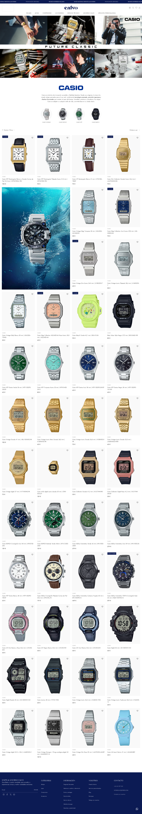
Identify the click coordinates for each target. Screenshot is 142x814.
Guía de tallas (67, 796)
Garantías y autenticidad (69, 808)
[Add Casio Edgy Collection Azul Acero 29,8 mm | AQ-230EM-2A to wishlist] (137, 190)
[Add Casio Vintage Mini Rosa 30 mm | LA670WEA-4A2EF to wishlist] (102, 710)
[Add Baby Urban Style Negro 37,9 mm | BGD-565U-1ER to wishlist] (137, 294)
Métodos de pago (68, 804)
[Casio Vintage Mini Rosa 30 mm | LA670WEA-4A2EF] (88, 728)
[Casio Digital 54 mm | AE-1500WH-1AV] (123, 624)
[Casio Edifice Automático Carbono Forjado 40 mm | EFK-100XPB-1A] (88, 572)
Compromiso (44, 792)
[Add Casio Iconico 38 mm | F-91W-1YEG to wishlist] (67, 658)
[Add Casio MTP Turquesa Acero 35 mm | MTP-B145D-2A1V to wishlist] (67, 346)
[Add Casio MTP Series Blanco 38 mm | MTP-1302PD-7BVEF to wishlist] (32, 554)
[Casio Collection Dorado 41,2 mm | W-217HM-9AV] (88, 467)
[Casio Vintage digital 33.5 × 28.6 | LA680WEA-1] (18, 728)
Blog (90, 792)
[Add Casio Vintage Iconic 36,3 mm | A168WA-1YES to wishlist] (102, 658)
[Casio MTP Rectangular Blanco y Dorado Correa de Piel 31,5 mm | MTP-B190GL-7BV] (18, 155)
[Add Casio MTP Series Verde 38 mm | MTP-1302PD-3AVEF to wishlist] (32, 346)
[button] (28, 12)
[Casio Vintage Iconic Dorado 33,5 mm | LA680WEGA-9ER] (123, 415)
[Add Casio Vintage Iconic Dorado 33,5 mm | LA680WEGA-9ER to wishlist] (137, 398)
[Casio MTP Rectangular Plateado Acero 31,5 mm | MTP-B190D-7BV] (53, 155)
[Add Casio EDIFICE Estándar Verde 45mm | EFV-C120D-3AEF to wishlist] (67, 502)
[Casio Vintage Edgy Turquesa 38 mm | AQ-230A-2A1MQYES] (88, 207)
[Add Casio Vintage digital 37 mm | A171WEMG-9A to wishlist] (32, 450)
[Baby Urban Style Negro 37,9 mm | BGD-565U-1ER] (123, 311)
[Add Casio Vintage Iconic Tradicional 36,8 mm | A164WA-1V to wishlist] (137, 658)
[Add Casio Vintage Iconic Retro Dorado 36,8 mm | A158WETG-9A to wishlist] (67, 398)
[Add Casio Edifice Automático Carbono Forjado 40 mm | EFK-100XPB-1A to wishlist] (102, 554)
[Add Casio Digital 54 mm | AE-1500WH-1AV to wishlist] (137, 606)
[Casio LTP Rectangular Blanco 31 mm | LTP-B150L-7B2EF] (88, 155)
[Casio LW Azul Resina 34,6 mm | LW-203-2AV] (88, 624)
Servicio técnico (67, 800)
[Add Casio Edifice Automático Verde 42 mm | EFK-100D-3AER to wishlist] (102, 502)
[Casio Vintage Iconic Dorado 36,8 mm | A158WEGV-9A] (88, 415)
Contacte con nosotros (119, 794)
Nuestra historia (93, 784)
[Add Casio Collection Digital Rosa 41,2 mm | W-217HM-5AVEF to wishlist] (137, 450)
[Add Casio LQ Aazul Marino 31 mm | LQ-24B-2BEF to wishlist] (137, 710)
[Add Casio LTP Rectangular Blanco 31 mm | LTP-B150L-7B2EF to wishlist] (102, 137)
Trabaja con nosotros (94, 800)
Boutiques (91, 796)
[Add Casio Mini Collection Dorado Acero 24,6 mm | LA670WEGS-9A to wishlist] (137, 137)
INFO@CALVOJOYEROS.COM (121, 790)
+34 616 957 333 (118, 786)
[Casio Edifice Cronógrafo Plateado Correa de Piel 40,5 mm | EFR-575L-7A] (53, 572)
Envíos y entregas (68, 792)
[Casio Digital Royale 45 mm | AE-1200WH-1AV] (18, 676)
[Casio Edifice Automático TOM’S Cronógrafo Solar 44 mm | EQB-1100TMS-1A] (123, 572)
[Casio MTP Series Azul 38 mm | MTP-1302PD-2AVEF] (88, 363)
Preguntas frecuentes (69, 784)
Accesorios (44, 796)
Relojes (43, 784)
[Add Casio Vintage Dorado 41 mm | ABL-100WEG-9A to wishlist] (32, 398)
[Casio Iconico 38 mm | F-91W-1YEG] (53, 676)
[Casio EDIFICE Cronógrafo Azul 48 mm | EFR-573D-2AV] (18, 520)
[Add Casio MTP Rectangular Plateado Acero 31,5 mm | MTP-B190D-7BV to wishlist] (67, 137)
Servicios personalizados (95, 788)
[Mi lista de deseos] (136, 8)
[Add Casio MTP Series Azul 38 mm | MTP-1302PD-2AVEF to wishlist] (102, 346)
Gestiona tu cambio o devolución (72, 788)
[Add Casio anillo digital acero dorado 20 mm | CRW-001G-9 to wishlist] (67, 450)
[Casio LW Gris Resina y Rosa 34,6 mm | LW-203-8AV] (18, 624)
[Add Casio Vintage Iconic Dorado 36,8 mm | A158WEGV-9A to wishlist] (102, 398)
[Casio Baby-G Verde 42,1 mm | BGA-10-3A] (88, 311)
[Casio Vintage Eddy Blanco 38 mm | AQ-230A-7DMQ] (18, 311)
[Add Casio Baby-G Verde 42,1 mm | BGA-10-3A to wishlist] (102, 294)
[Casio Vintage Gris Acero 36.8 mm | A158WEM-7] (88, 259)
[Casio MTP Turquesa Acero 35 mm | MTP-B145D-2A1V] (53, 363)
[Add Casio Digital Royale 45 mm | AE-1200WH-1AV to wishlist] (32, 658)
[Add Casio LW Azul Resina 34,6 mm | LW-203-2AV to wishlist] (102, 606)
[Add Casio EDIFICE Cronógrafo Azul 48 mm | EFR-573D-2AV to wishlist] (32, 502)
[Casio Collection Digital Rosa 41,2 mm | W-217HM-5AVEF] (123, 467)
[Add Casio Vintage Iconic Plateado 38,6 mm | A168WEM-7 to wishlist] (137, 242)
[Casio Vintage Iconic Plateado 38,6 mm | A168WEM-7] (123, 259)
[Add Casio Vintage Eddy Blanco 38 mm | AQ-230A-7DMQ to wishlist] (32, 294)
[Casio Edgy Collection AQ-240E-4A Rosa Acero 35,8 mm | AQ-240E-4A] (53, 311)
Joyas (42, 788)
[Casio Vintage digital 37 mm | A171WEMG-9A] (18, 467)
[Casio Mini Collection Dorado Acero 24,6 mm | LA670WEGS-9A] (123, 155)
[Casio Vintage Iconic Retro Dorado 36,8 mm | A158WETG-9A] (53, 415)
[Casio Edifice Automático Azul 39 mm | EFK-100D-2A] (123, 520)
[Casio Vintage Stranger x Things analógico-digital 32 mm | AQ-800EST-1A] (53, 728)
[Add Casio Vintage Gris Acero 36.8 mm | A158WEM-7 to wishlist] (102, 242)
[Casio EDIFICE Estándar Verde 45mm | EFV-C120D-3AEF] (53, 520)
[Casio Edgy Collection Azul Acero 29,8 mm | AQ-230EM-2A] (123, 207)
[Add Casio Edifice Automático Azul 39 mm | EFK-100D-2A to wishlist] (137, 502)
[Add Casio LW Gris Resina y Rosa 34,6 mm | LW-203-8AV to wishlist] (32, 606)
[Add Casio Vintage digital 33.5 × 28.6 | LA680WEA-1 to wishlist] (32, 710)
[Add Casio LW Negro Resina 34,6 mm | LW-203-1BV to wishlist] (67, 606)
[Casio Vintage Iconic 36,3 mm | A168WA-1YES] (88, 676)
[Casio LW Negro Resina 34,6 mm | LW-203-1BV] (53, 624)
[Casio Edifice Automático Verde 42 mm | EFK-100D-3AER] (88, 520)
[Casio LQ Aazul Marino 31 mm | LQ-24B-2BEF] (123, 728)
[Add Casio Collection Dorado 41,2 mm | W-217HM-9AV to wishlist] (102, 450)
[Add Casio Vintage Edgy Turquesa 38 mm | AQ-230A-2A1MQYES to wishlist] (102, 190)
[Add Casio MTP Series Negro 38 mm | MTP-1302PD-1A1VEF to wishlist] (137, 346)
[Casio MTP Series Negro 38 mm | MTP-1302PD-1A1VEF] (123, 363)
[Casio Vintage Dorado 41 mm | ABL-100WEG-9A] (18, 415)
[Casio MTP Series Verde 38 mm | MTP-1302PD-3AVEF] (18, 363)
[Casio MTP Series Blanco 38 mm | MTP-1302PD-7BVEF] (18, 572)
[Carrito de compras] (139, 7)
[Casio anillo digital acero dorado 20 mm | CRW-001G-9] (53, 467)
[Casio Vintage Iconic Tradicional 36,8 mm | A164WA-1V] (123, 676)
